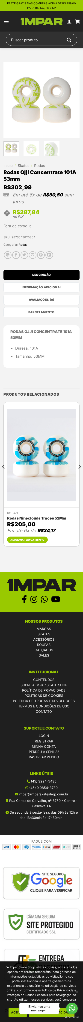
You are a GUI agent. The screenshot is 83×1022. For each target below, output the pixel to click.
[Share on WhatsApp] (8, 255)
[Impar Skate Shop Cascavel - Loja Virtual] (41, 21)
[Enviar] (69, 39)
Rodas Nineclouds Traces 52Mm (36, 518)
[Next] (72, 100)
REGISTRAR (44, 741)
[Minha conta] (69, 21)
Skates (23, 165)
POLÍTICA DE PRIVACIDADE (43, 690)
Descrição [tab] (41, 275)
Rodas (39, 165)
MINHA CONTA (44, 746)
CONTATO (44, 711)
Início (8, 165)
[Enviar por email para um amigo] (32, 255)
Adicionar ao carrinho (27, 539)
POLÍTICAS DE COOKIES (44, 696)
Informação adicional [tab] (41, 287)
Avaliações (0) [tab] (41, 299)
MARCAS (44, 629)
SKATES (44, 634)
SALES (44, 655)
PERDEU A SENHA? (44, 752)
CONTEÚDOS (43, 680)
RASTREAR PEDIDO (44, 757)
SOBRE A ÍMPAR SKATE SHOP (44, 685)
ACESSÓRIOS (43, 639)
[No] (77, 993)
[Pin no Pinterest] (41, 255)
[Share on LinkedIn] (49, 255)
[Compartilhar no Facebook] (16, 255)
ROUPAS (43, 645)
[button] (6, 21)
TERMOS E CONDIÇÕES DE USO (43, 706)
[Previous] (11, 100)
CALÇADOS (44, 650)
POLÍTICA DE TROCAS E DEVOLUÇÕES (44, 701)
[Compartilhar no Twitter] (24, 255)
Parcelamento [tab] (41, 312)
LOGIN (44, 736)
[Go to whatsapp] (72, 1008)
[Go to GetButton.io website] (72, 1017)
